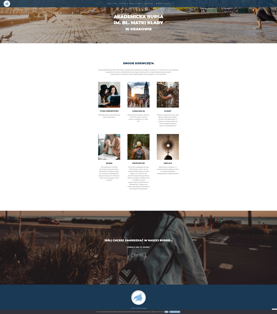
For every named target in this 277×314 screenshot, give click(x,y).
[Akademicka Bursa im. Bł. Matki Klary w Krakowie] (7, 3)
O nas (114, 3)
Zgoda (166, 311)
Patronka (131, 3)
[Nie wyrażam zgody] (275, 312)
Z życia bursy (122, 3)
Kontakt (167, 3)
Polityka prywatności (175, 311)
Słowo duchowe (148, 3)
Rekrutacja (159, 3)
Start (109, 3)
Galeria (139, 3)
